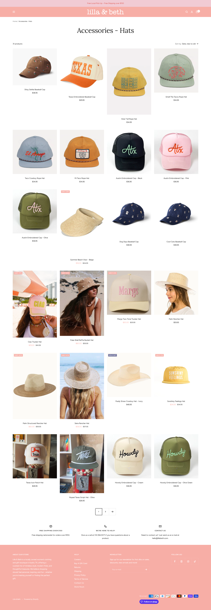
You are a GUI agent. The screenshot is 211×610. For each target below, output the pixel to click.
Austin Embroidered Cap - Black (129, 178)
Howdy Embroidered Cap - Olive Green (176, 483)
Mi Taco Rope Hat (82, 178)
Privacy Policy (80, 575)
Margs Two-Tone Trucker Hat (129, 319)
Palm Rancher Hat (176, 319)
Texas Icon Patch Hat (34, 483)
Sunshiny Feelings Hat (176, 401)
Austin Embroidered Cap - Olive (35, 238)
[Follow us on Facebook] (174, 561)
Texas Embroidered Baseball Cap (82, 97)
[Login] (192, 12)
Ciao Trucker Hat (35, 342)
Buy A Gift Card (80, 563)
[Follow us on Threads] (181, 561)
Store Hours (79, 587)
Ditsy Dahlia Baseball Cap (35, 89)
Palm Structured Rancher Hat (35, 423)
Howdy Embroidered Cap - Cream (129, 483)
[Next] (112, 511)
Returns (77, 567)
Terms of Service (81, 579)
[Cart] (197, 12)
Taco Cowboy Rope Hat (35, 178)
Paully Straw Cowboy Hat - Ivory (129, 401)
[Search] (187, 12)
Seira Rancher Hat (82, 423)
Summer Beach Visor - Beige (82, 260)
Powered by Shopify (31, 599)
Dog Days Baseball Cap (129, 242)
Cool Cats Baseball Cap (176, 242)
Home (15, 21)
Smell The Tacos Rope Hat (176, 97)
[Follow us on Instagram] (188, 561)
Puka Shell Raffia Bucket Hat (82, 340)
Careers (77, 559)
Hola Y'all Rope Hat (129, 119)
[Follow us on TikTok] (195, 561)
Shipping (77, 571)
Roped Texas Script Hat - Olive (82, 497)
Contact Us (79, 583)
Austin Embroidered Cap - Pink (176, 178)
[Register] (146, 569)
